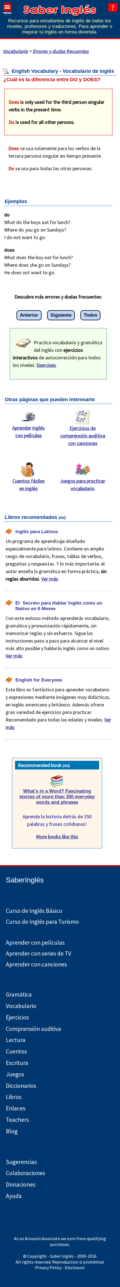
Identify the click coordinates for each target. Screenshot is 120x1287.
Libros (13, 1097)
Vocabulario (15, 51)
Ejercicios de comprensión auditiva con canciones (82, 435)
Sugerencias (21, 1162)
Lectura (15, 1040)
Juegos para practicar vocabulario (82, 485)
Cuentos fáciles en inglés (29, 485)
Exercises (46, 365)
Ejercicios (17, 1017)
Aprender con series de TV (38, 953)
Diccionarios (21, 1085)
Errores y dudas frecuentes (61, 51)
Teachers (17, 1120)
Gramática (19, 994)
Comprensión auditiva (33, 1029)
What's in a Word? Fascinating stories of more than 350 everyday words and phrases (57, 796)
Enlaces (15, 1108)
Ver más (49, 579)
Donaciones (20, 1184)
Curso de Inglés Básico (34, 911)
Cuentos (16, 1051)
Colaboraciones (25, 1173)
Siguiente (61, 315)
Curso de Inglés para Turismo (42, 921)
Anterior (29, 315)
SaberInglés (25, 880)
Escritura (17, 1063)
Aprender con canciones (36, 964)
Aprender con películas (35, 942)
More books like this (57, 836)
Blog (12, 1131)
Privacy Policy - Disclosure (60, 1267)
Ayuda (14, 1196)
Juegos (15, 1074)
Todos (90, 315)
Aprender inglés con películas (28, 432)
